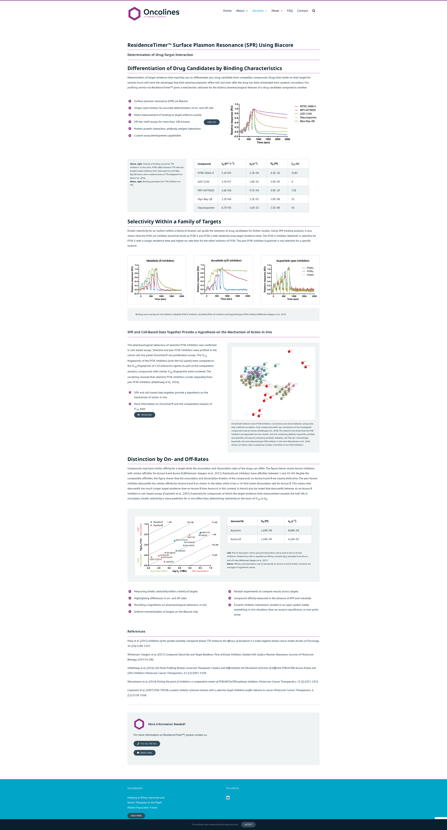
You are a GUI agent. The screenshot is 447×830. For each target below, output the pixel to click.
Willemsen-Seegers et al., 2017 (253, 560)
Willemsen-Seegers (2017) (146, 654)
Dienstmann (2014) (141, 681)
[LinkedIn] (228, 797)
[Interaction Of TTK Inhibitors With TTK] (273, 98)
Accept (248, 824)
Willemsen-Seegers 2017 (202, 473)
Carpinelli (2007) (140, 690)
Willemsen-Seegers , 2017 (271, 314)
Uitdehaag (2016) (140, 668)
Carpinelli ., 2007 (176, 493)
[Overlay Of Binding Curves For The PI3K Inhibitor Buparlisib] (290, 257)
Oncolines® (161, 355)
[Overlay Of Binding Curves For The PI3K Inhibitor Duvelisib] (223, 257)
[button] (313, 10)
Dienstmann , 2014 (298, 441)
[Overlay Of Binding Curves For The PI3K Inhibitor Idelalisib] (157, 257)
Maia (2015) (137, 641)
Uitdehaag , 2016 (165, 382)
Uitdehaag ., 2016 (268, 430)
